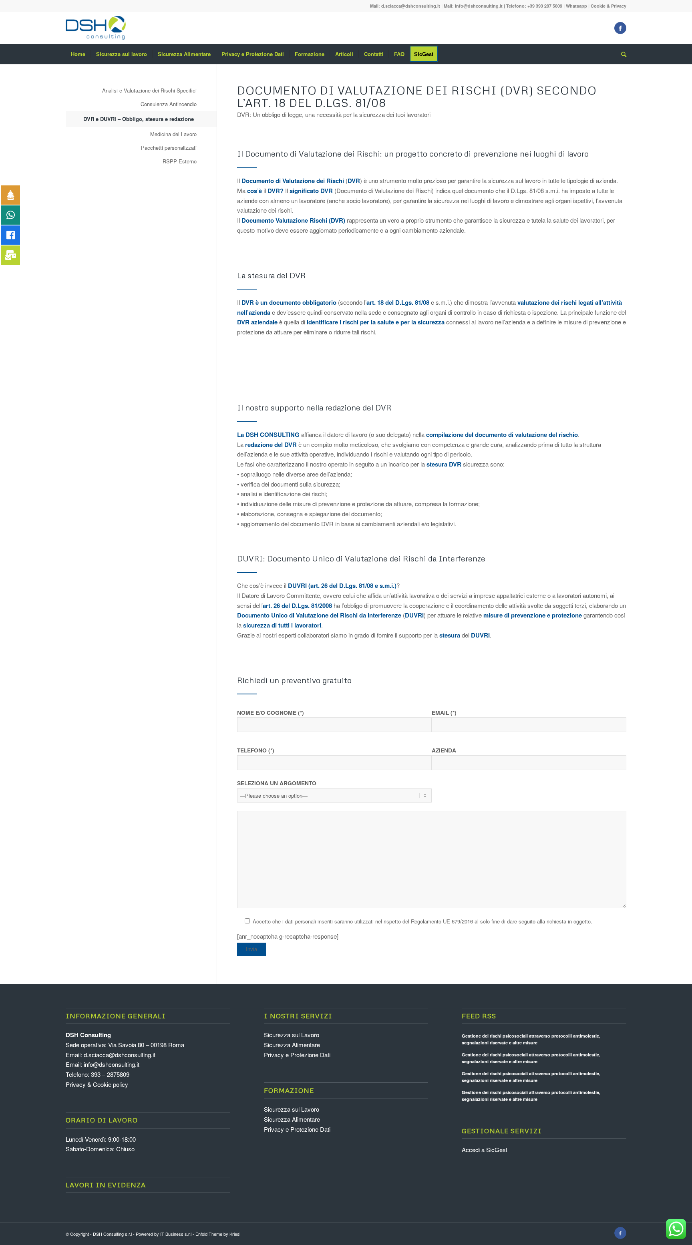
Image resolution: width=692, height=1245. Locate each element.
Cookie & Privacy (608, 6)
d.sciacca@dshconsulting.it (410, 6)
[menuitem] (78, 54)
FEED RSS (479, 1016)
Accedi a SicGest (484, 1149)
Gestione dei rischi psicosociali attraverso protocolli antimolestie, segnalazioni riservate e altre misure (531, 1039)
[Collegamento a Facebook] (620, 28)
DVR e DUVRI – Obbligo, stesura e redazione (138, 119)
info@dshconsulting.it (479, 6)
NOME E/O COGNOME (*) (270, 712)
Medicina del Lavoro (173, 134)
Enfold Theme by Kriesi (217, 1234)
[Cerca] (621, 54)
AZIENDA (444, 750)
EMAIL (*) (444, 712)
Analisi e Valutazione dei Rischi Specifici (149, 90)
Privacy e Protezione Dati (297, 1054)
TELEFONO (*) (255, 750)
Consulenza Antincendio (169, 104)
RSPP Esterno (180, 161)
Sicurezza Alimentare (292, 1044)
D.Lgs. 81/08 (411, 302)
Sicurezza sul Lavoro (291, 1034)
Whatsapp (576, 6)
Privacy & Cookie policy (97, 1084)
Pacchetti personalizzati (169, 147)
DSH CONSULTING (272, 434)
